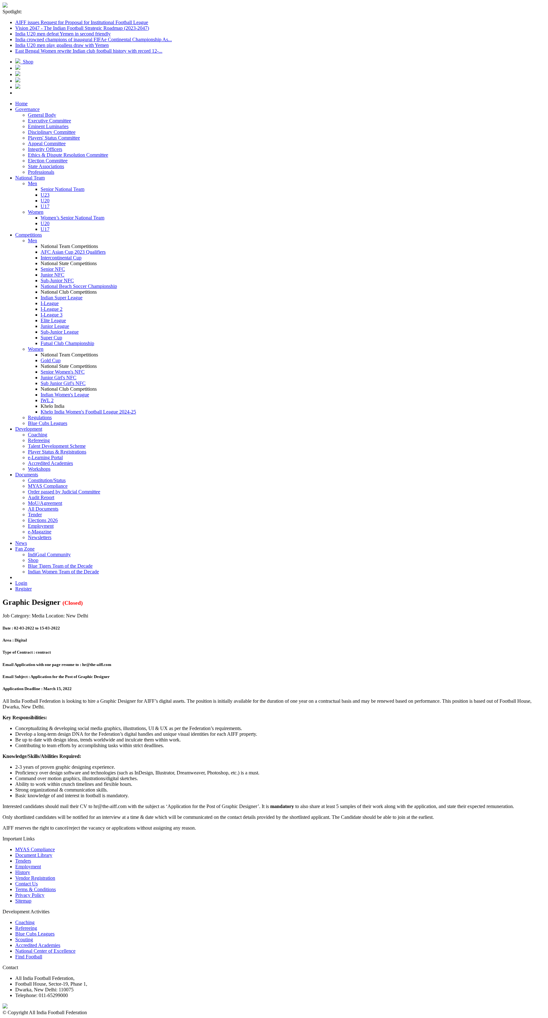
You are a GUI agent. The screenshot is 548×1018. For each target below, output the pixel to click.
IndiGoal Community (49, 554)
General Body (42, 115)
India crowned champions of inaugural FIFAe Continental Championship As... (93, 39)
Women (35, 212)
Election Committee (48, 160)
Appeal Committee (47, 143)
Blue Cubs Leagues (47, 423)
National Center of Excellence (45, 951)
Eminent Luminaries (48, 126)
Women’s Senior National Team (72, 217)
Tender (35, 514)
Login (21, 583)
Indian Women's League (65, 394)
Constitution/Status (47, 480)
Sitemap (23, 901)
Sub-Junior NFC (57, 280)
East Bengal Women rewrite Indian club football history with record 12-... (88, 51)
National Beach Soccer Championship (79, 286)
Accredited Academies (50, 463)
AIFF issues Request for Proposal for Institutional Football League (81, 22)
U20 (45, 200)
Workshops (39, 469)
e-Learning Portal (45, 457)
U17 (45, 206)
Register (23, 588)
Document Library (33, 855)
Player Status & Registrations (57, 451)
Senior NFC (53, 269)
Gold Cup (51, 360)
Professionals (41, 172)
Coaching (37, 434)
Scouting (24, 939)
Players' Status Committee (54, 137)
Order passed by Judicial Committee (64, 491)
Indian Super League (61, 297)
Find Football (28, 956)
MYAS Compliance (48, 486)
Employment (41, 526)
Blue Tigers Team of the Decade (60, 566)
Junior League (55, 326)
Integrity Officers (45, 149)
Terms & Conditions (35, 889)
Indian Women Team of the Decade (63, 571)
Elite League (53, 320)
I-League (50, 303)
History (22, 872)
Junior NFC (52, 274)
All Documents (43, 509)
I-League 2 (51, 309)
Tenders (23, 861)
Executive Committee (49, 120)
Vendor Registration (35, 878)
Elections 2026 (43, 520)
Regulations (40, 417)
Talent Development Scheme (57, 446)
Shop (26, 61)
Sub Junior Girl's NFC (63, 383)
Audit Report (41, 497)
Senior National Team (62, 189)
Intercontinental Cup (61, 257)
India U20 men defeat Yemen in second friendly (63, 33)
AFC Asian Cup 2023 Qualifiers (73, 252)
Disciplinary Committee (51, 132)
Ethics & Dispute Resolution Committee (68, 155)
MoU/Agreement (45, 503)
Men (32, 183)
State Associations (46, 166)
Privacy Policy (29, 895)
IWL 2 (47, 400)
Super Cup (51, 337)
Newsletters (39, 537)
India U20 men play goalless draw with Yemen (62, 45)
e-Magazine (39, 531)
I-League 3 (51, 314)
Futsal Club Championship (67, 343)
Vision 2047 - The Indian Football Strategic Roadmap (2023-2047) (82, 28)
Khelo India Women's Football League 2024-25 (88, 411)
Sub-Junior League (60, 332)
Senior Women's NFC (63, 372)
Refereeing (39, 440)
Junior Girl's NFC (58, 377)
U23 (45, 195)
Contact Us (26, 883)
